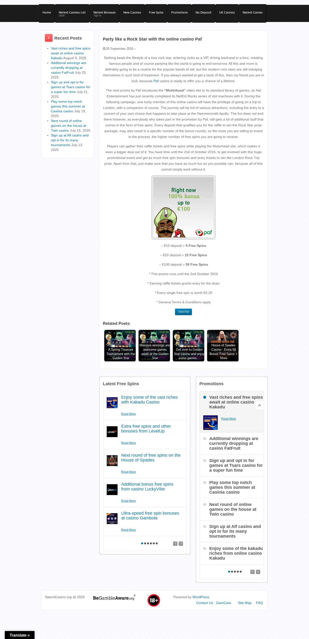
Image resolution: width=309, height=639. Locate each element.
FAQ (259, 603)
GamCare (223, 603)
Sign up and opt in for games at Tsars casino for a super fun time (70, 87)
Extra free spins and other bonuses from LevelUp (146, 428)
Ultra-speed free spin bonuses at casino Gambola (150, 515)
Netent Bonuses (104, 14)
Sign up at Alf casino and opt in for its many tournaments (70, 140)
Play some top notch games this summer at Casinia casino (68, 106)
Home (46, 12)
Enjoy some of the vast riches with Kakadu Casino (149, 400)
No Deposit (203, 12)
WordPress (200, 597)
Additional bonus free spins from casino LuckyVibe (147, 486)
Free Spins (156, 12)
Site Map (245, 603)
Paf (156, 81)
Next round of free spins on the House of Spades (151, 457)
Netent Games (253, 12)
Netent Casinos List (72, 14)
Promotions (179, 12)
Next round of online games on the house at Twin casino (68, 125)
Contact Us (204, 603)
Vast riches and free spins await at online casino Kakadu (70, 53)
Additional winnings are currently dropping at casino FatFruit (68, 67)
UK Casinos (227, 12)
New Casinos (132, 12)
